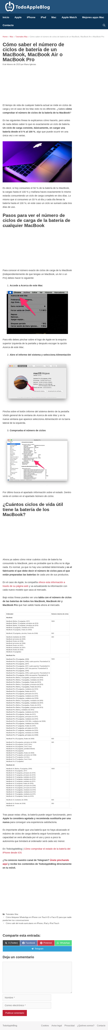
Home (5, 37)
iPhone (31, 17)
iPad (43, 17)
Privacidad (70, 1025)
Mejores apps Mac (93, 17)
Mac (53, 17)
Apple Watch (69, 17)
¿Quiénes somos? (85, 1025)
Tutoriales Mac (21, 37)
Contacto (8, 25)
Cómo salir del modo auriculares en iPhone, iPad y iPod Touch (32, 923)
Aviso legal (56, 1025)
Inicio (6, 17)
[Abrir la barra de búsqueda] (104, 25)
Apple (18, 17)
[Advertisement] (37, 84)
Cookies (45, 1025)
